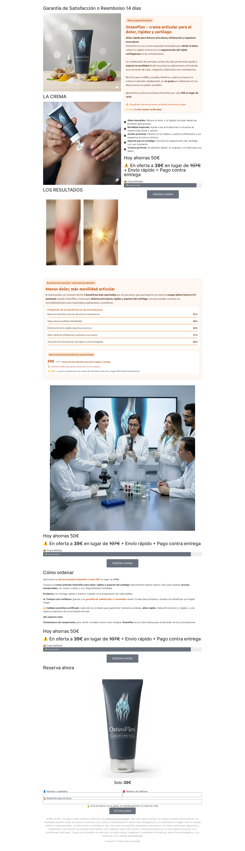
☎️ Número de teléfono (135, 791)
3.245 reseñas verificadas (148, 109)
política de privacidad (117, 818)
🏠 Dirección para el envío (57, 798)
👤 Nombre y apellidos (55, 791)
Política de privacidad (128, 841)
